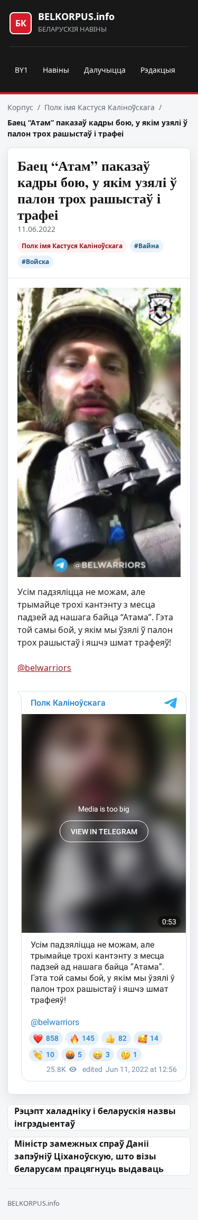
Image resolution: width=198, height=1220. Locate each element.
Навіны (56, 70)
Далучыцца (105, 70)
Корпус (20, 107)
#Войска (35, 261)
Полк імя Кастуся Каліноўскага (99, 107)
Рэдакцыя (157, 70)
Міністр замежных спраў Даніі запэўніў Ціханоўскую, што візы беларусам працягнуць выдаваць (89, 1156)
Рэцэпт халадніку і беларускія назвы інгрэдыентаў (95, 1117)
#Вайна (146, 245)
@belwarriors (44, 668)
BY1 (21, 70)
